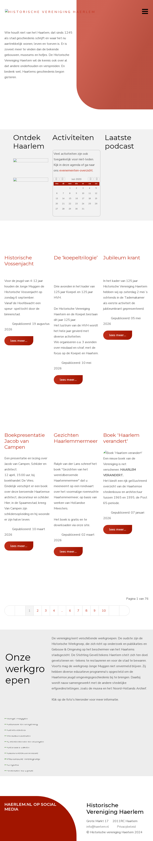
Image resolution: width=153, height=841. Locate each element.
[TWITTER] (19, 815)
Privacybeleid (126, 826)
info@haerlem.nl (97, 826)
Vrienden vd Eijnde (83, 420)
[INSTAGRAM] (39, 815)
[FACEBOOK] (9, 815)
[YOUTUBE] (29, 815)
